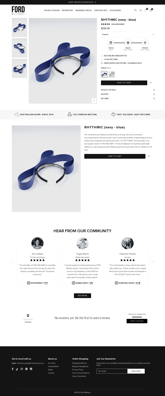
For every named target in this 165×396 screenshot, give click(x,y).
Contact (51, 373)
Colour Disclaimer (79, 376)
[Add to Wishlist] (150, 82)
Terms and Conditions (81, 373)
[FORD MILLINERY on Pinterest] (26, 369)
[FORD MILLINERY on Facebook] (12, 369)
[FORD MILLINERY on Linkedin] (31, 369)
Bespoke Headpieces (80, 366)
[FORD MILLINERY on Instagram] (22, 369)
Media (50, 370)
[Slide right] (152, 261)
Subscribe (136, 371)
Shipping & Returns (79, 363)
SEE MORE (82, 296)
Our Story (51, 363)
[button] (135, 10)
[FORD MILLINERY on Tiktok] (17, 369)
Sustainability (53, 366)
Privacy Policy (77, 370)
